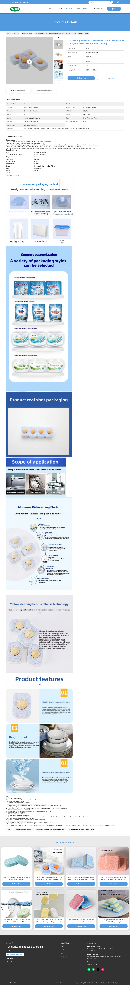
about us (59, 9)
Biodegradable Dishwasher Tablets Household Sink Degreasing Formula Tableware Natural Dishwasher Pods (113, 921)
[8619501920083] (88, 970)
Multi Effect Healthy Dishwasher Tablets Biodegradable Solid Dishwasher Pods (113, 878)
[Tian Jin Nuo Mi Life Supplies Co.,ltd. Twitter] (98, 970)
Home (50, 9)
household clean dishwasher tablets (81, 829)
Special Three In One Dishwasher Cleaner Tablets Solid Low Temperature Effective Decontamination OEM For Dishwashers (49, 879)
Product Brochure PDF (31, 107)
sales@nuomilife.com (15, 954)
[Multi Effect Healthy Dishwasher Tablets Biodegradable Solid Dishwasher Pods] (113, 861)
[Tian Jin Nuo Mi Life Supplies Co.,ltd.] (18, 9)
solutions (86, 9)
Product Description (44, 91)
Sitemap (16, 983)
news (78, 9)
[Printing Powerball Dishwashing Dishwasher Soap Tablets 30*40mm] (16, 861)
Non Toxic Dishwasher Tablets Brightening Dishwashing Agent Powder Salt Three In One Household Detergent (81, 879)
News (62, 953)
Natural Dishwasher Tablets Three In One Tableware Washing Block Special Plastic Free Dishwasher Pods (49, 921)
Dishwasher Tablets (26, 33)
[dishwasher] (29, 60)
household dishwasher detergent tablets (50, 829)
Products (16, 33)
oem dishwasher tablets (23, 829)
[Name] (111, 2)
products (69, 9)
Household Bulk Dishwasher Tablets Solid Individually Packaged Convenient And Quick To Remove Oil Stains (81, 921)
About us (63, 946)
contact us (98, 9)
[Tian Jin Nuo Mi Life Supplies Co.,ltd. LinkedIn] (102, 970)
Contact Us (64, 957)
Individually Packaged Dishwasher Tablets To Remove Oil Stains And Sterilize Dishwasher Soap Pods (16, 921)
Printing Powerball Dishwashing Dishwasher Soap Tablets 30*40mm (16, 878)
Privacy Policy (9, 983)
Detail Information (18, 91)
